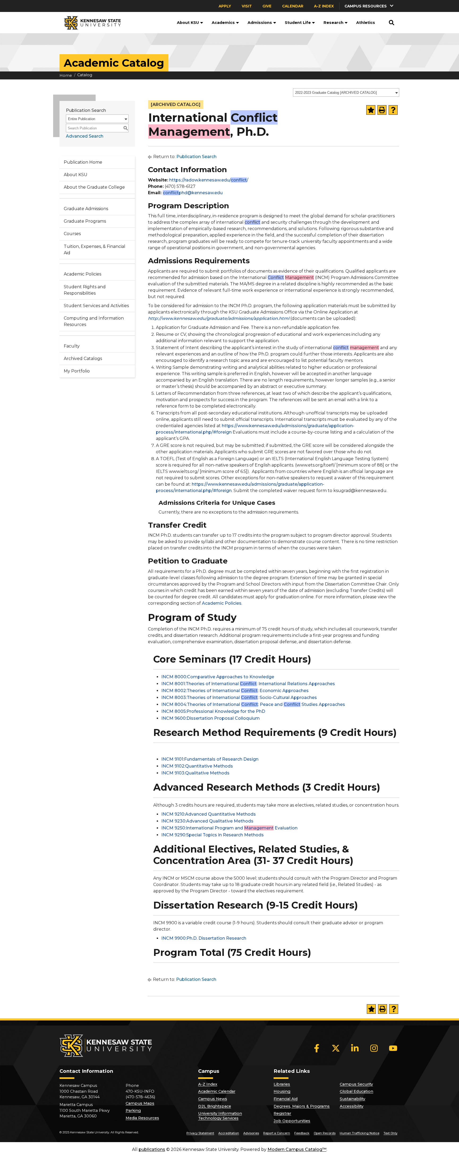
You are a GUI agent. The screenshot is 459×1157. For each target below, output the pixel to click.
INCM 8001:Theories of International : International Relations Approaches (248, 683)
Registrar (282, 1113)
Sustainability (352, 1098)
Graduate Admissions (86, 208)
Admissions (260, 22)
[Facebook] (316, 1048)
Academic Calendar (216, 1091)
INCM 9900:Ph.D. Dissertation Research (203, 938)
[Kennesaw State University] (90, 22)
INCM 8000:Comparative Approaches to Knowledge (217, 676)
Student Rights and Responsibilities (85, 290)
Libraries (282, 1084)
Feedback (301, 1133)
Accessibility (351, 1106)
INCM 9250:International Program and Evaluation (229, 827)
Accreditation (228, 1133)
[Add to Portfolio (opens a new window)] (370, 110)
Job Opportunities (292, 1120)
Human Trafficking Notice (359, 1133)
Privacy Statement (200, 1133)
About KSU (188, 22)
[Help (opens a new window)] (393, 110)
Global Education (356, 1091)
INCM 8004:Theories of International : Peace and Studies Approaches (253, 704)
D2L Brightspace (214, 1106)
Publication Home (83, 162)
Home (66, 75)
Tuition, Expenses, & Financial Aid (94, 249)
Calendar (292, 6)
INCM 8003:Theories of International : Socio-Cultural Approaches (239, 697)
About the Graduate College (94, 187)
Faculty (72, 346)
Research (333, 22)
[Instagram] (374, 1048)
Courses (72, 233)
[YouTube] (393, 1048)
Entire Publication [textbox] (81, 119)
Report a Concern (276, 1133)
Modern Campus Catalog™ (296, 1149)
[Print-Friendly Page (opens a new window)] (381, 110)
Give (266, 6)
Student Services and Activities (96, 305)
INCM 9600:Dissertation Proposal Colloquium (210, 718)
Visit (247, 6)
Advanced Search (84, 136)
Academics (223, 22)
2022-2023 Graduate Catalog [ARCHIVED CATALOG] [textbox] (336, 93)
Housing (282, 1091)
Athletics (365, 22)
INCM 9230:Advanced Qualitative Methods (207, 821)
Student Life (298, 22)
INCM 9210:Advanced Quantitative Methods (208, 814)
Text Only (390, 1133)
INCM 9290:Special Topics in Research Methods (212, 834)
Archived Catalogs (83, 358)
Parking (133, 1110)
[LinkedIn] (354, 1048)
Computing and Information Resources (94, 321)
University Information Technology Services (220, 1116)
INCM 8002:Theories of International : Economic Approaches (235, 690)
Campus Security (356, 1084)
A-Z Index (324, 6)
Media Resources (142, 1118)
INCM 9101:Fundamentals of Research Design (209, 759)
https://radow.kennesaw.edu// (208, 180)
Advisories (251, 1133)
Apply (225, 6)
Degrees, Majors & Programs (302, 1106)
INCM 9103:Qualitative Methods (195, 772)
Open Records (324, 1133)
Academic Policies (82, 274)
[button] (369, 6)
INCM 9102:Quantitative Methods (197, 766)
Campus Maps (140, 1103)
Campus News (212, 1098)
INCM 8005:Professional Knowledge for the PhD (213, 711)
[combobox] (346, 92)
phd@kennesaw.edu (193, 192)
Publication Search (196, 156)
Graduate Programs (85, 221)
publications (152, 1149)
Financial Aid (286, 1098)
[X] (335, 1048)
